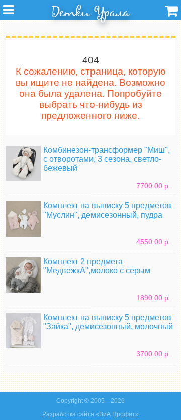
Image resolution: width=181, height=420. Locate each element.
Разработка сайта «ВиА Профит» (90, 414)
